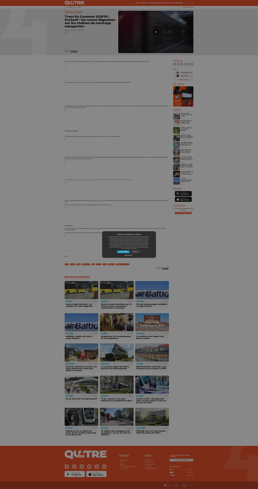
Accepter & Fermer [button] (123, 251)
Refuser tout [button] (136, 251)
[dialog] (129, 244)
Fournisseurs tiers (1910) (118, 241)
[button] (129, 255)
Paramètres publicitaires (114, 247)
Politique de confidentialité (131, 248)
